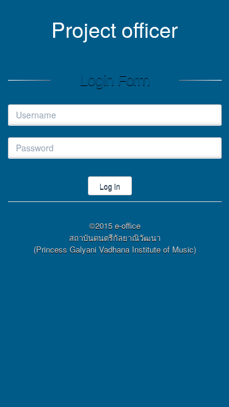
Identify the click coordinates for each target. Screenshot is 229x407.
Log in (110, 186)
